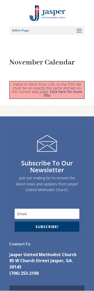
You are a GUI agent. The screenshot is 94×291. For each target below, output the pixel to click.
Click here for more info (63, 93)
